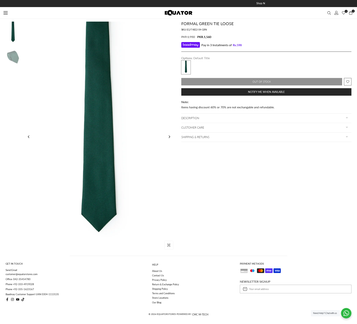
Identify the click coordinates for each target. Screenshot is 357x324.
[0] (344, 13)
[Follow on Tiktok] (23, 299)
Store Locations (160, 297)
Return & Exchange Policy (165, 284)
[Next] (169, 137)
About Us (157, 270)
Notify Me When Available (266, 91)
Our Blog (156, 302)
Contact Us (158, 275)
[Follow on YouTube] (17, 299)
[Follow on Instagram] (12, 299)
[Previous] (29, 137)
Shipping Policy (160, 288)
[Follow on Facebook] (7, 299)
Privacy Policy (159, 279)
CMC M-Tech (200, 314)
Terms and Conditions (163, 293)
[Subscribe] (344, 289)
